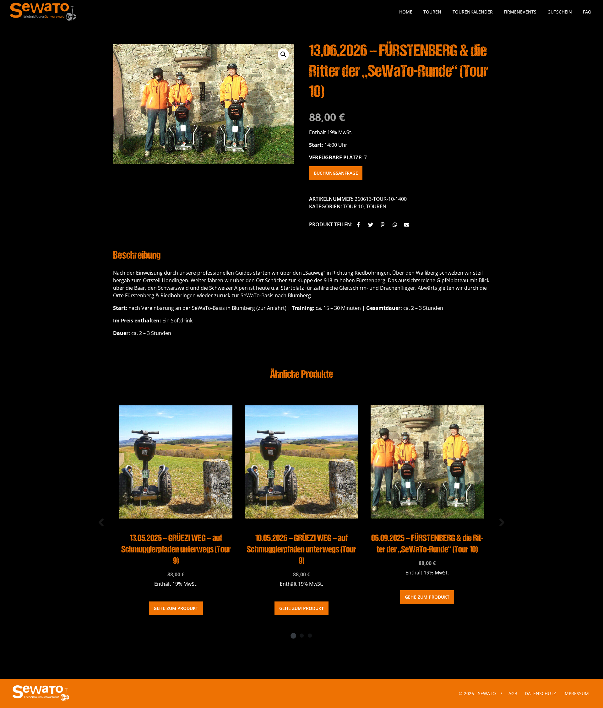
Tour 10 (353, 206)
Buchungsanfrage (336, 173)
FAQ (587, 12)
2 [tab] (301, 635)
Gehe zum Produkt (176, 608)
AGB (512, 693)
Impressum (576, 693)
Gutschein (559, 12)
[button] (359, 225)
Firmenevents (520, 12)
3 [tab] (310, 635)
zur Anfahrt (271, 308)
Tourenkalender (473, 12)
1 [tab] (293, 635)
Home (405, 12)
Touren (432, 12)
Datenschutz (540, 693)
